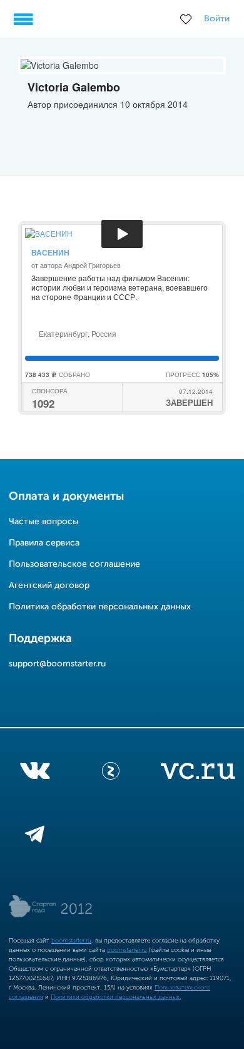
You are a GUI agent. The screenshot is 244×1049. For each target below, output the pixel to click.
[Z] (110, 773)
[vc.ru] (197, 773)
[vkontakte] (34, 773)
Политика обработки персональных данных (100, 606)
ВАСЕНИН (50, 252)
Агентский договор (49, 585)
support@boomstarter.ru (57, 663)
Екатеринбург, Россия (76, 333)
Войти (217, 18)
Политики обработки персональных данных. (116, 997)
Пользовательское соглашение (74, 564)
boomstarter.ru (71, 941)
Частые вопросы (44, 521)
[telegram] (34, 836)
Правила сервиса (44, 543)
